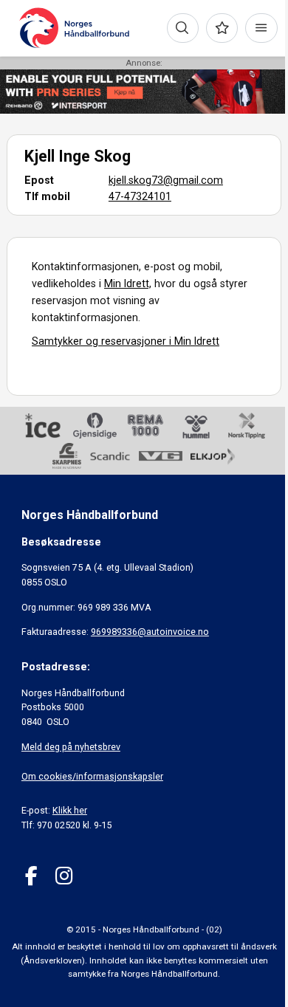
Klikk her (69, 810)
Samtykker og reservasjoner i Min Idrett (125, 341)
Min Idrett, (127, 283)
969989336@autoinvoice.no (150, 631)
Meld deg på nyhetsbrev (70, 746)
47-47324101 (140, 196)
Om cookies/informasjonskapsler (92, 776)
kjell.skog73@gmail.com (166, 180)
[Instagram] (64, 876)
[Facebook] (31, 876)
